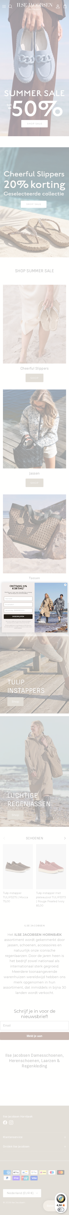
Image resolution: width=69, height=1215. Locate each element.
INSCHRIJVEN (18, 616)
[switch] (61, 1210)
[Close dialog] (65, 584)
